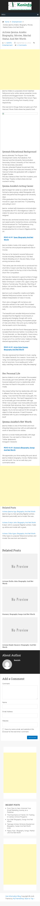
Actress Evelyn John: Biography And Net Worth (19, 522)
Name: (4, 702)
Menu (3, 14)
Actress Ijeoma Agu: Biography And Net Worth (18, 512)
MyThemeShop (18, 899)
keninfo (9, 43)
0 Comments (22, 45)
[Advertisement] (20, 69)
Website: (5, 721)
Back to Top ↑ (30, 899)
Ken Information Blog (13, 896)
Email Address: (7, 712)
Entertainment (7, 45)
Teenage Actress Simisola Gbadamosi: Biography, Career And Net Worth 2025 (20, 826)
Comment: (6, 684)
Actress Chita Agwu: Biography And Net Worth (18, 533)
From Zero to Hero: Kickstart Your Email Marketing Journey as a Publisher (19, 810)
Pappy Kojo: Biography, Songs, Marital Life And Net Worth (20, 832)
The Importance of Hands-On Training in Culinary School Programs (20, 816)
